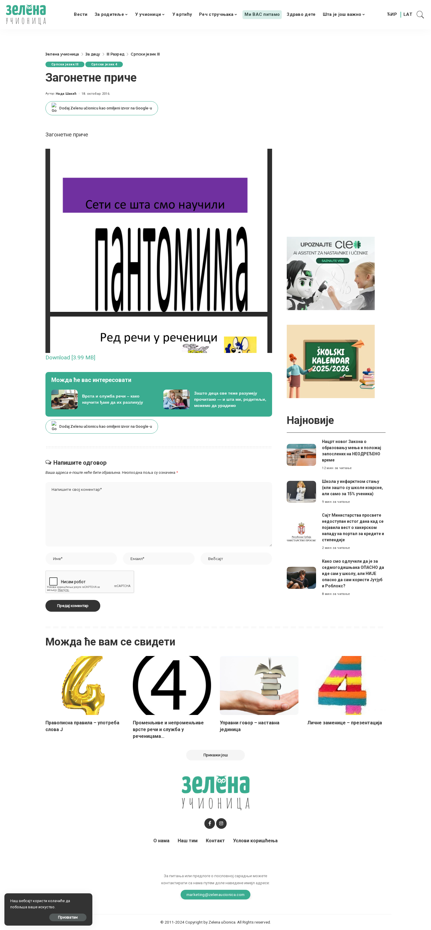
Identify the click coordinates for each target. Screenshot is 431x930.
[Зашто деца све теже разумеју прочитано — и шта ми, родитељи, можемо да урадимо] (215, 400)
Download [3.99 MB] (70, 357)
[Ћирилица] (392, 14)
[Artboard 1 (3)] (331, 273)
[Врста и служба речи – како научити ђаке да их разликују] (103, 400)
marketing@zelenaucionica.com (215, 894)
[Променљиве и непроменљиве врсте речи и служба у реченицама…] (172, 685)
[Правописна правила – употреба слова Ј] (84, 685)
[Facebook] (209, 823)
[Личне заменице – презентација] (346, 685)
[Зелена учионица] (26, 14)
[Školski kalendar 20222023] (331, 361)
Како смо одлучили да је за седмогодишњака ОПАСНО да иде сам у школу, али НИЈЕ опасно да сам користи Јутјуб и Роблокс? (353, 573)
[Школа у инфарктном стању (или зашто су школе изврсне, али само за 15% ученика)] (301, 492)
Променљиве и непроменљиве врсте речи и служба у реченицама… (168, 729)
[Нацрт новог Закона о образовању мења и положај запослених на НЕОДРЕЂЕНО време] (301, 455)
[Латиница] (408, 14)
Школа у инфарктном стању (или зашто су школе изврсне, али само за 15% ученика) (352, 487)
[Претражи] (420, 14)
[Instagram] (221, 823)
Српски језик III (65, 64)
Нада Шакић (66, 93)
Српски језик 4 (104, 64)
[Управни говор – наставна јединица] (259, 685)
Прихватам (68, 917)
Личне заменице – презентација (344, 723)
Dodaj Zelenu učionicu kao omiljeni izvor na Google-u (105, 108)
